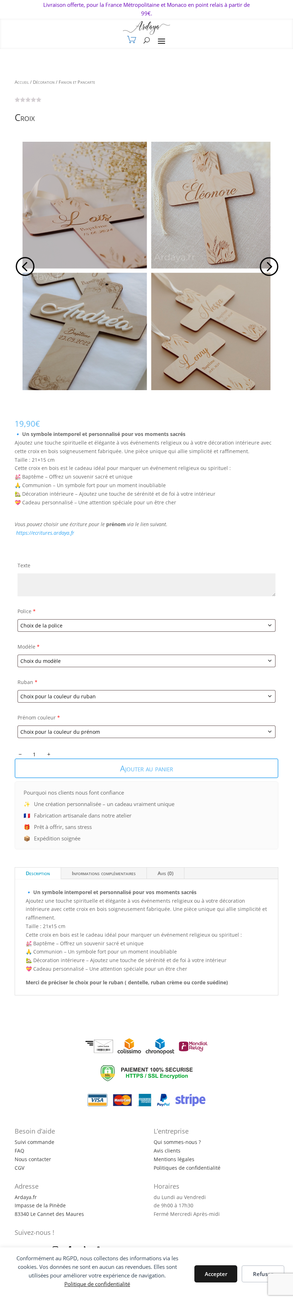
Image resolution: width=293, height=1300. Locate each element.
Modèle (29, 646)
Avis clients (167, 1150)
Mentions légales (174, 1159)
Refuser (263, 1273)
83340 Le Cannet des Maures (49, 1214)
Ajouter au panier (146, 768)
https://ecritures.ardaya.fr (45, 532)
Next (267, 266)
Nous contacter (33, 1159)
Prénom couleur (39, 717)
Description (38, 873)
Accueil (22, 82)
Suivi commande (34, 1142)
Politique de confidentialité (97, 1283)
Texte (24, 565)
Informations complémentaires (104, 873)
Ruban (28, 682)
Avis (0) (165, 873)
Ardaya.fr (26, 1197)
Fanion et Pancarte (77, 82)
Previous (25, 266)
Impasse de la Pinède (40, 1205)
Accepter (216, 1273)
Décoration (44, 82)
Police (27, 611)
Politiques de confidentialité (187, 1167)
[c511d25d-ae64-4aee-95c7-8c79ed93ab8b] (146, 265)
